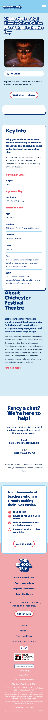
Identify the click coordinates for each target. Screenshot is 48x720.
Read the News (24, 594)
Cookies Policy (24, 675)
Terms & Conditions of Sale (24, 679)
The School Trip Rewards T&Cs (24, 684)
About (24, 625)
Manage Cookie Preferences (24, 666)
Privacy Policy (24, 670)
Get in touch (24, 613)
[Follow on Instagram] (26, 648)
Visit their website (23, 94)
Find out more (13, 367)
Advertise (24, 630)
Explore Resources (24, 588)
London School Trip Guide (24, 641)
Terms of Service (25, 690)
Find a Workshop (24, 583)
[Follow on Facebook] (22, 648)
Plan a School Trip (24, 577)
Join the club (24, 543)
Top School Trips (24, 636)
